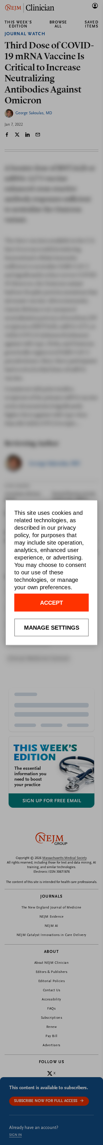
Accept (51, 602)
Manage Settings (51, 627)
